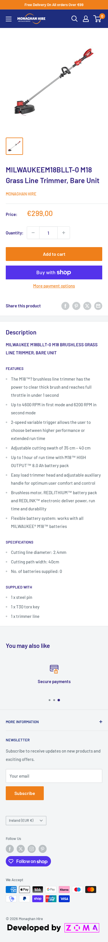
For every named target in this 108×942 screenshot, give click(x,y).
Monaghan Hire (21, 193)
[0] (97, 18)
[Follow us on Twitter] (21, 849)
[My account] (86, 19)
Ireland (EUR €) (21, 820)
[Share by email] (98, 305)
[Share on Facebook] (65, 305)
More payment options (54, 285)
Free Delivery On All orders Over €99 (54, 4)
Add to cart (54, 254)
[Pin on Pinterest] (76, 305)
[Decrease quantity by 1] (33, 233)
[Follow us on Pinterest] (43, 849)
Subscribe (24, 793)
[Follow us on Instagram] (32, 849)
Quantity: (14, 232)
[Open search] (74, 19)
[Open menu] (9, 19)
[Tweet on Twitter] (87, 305)
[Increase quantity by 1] (64, 233)
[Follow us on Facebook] (10, 849)
